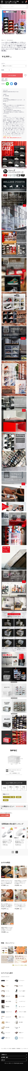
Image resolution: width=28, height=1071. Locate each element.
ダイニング (8, 996)
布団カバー (21, 1032)
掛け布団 (21, 1022)
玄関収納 (6, 800)
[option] (14, 22)
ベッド (7, 985)
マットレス (8, 1032)
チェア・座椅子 (22, 991)
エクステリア (8, 1017)
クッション (21, 1037)
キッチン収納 (21, 996)
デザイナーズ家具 (22, 1011)
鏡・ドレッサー (22, 1006)
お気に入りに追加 (25, 75)
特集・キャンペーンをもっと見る (19, 965)
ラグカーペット (9, 1011)
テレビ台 (21, 985)
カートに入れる (12, 75)
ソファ (7, 980)
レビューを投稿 (5, 815)
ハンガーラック (22, 1001)
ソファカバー (21, 980)
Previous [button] (2, 22)
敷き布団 (7, 1027)
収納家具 (19, 797)
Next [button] (25, 22)
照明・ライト (21, 1017)
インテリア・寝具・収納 (9, 797)
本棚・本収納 (8, 1001)
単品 (4, 788)
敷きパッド (8, 1037)
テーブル (7, 991)
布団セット (8, 1022)
